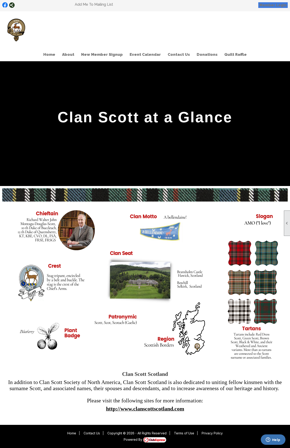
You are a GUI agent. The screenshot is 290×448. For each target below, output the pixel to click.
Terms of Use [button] (184, 433)
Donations (207, 54)
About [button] (68, 54)
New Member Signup (102, 54)
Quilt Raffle (235, 54)
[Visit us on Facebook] (5, 5)
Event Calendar (145, 54)
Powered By (133, 439)
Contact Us (179, 54)
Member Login (273, 5)
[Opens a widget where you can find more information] (273, 440)
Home (49, 54)
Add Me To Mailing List (94, 4)
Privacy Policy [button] (212, 433)
